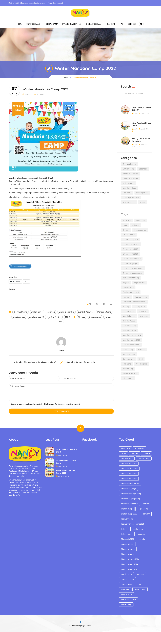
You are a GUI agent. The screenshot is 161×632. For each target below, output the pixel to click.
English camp (139, 282)
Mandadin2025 (129, 316)
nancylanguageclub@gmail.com (34, 3)
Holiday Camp (51, 24)
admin (28, 94)
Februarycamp (141, 297)
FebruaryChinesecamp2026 (134, 301)
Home (19, 24)
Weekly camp (141, 364)
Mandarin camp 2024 (132, 335)
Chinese (81, 317)
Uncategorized (19, 317)
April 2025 (127, 220)
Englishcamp (128, 287)
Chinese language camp (133, 268)
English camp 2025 (131, 292)
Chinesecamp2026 (130, 254)
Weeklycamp (128, 368)
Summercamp (129, 359)
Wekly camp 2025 (130, 373)
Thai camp (127, 192)
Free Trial (110, 24)
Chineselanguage (130, 263)
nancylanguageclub (56, 3)
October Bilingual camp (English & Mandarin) (36, 362)
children (135, 225)
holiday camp (128, 183)
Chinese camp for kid (132, 258)
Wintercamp (128, 378)
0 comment (42, 94)
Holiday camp (128, 311)
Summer (141, 349)
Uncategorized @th (37, 317)
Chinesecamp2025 (130, 249)
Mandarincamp (129, 330)
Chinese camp (95, 317)
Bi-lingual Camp (20, 312)
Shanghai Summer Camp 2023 (80, 362)
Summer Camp (129, 354)
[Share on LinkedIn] (111, 304)
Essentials (51, 312)
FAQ (121, 24)
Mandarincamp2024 (131, 340)
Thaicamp (127, 364)
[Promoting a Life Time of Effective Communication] (80, 13)
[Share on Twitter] (90, 304)
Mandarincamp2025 (131, 344)
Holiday (126, 306)
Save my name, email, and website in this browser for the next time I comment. (45, 404)
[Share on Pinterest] (104, 304)
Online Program (93, 24)
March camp (128, 349)
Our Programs (33, 24)
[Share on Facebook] (84, 304)
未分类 (67, 317)
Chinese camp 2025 (131, 244)
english (126, 282)
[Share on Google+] (97, 304)
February (126, 297)
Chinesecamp (140, 230)
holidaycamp (139, 306)
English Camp (37, 312)
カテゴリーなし (55, 317)
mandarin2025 (129, 321)
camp (125, 225)
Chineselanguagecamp (132, 273)
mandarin (144, 316)
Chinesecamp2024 (130, 239)
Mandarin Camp (104, 312)
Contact (132, 24)
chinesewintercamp (131, 278)
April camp (140, 220)
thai (141, 359)
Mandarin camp (129, 325)
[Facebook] (80, 622)
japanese (143, 311)
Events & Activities (71, 24)
